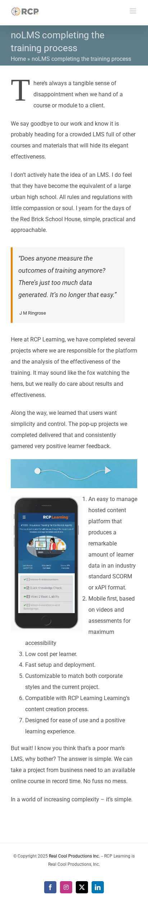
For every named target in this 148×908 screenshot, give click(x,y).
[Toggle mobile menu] (133, 11)
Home (18, 58)
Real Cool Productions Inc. (74, 856)
